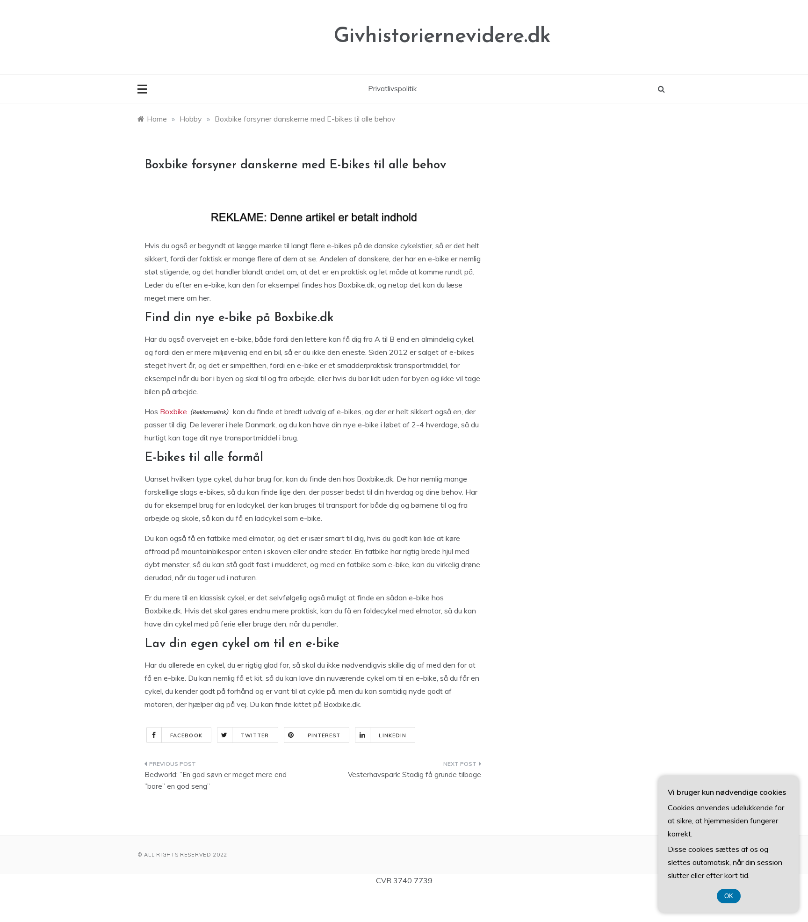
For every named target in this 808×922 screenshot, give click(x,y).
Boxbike (173, 411)
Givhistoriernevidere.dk (442, 36)
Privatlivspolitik (392, 88)
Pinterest (324, 735)
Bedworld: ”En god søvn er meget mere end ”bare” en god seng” (215, 780)
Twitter (255, 735)
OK (728, 896)
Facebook (186, 735)
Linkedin (392, 735)
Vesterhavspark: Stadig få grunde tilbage (414, 774)
